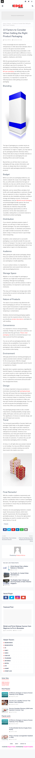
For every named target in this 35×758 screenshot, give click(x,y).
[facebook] (25, 1)
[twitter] (29, 1)
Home (4, 23)
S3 (5, 647)
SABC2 (6, 653)
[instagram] (32, 1)
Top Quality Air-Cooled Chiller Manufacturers (19, 574)
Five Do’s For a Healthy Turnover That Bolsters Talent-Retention (19, 701)
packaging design (25, 391)
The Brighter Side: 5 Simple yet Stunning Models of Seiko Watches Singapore (20, 581)
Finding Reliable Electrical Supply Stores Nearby (20, 728)
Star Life (7, 655)
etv (6, 665)
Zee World (8, 660)
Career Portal (5, 685)
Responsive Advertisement (17, 15)
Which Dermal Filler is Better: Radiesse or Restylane (19, 567)
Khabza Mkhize (7, 40)
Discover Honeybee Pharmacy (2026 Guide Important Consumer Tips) (21, 709)
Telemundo (8, 658)
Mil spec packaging (8, 71)
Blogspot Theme (11, 746)
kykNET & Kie (8, 671)
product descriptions (18, 319)
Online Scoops (5, 683)
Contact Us (23, 743)
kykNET (7, 668)
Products (9, 23)
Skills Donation (5, 682)
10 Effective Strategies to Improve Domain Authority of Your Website (21, 693)
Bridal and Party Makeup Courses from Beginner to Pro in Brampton (17, 627)
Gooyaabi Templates (28, 746)
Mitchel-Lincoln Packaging (24, 200)
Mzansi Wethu (9, 645)
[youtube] (23, 597)
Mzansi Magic (9, 642)
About (16, 743)
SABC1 (6, 650)
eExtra (7, 663)
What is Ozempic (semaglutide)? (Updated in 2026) (21, 736)
